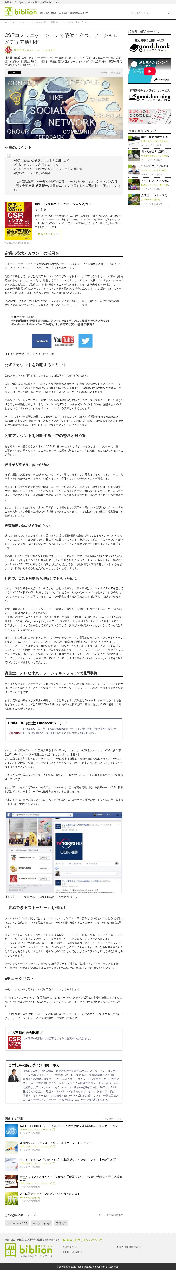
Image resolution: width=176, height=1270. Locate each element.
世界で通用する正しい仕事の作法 (156, 155)
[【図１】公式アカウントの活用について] (64, 332)
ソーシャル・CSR (16, 1223)
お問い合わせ (72, 1252)
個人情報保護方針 (128, 1246)
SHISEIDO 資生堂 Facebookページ (35, 722)
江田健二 (61, 1223)
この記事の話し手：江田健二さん (34, 1064)
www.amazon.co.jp (18, 242)
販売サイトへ (47, 234)
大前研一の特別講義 (150, 199)
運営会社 (69, 1246)
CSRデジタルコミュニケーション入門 (61, 204)
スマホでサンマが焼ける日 (153, 170)
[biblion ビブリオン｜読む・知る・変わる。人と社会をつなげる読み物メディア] (46, 11)
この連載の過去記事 (23, 1032)
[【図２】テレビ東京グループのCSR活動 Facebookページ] (64, 852)
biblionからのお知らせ (30, 1197)
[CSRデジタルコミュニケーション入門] (18, 221)
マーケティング (42, 1223)
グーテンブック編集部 (30, 1132)
